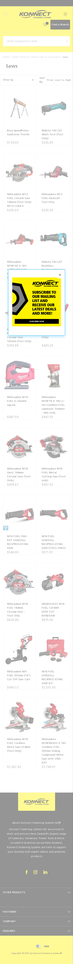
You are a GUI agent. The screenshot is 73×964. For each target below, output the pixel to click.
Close (60, 275)
